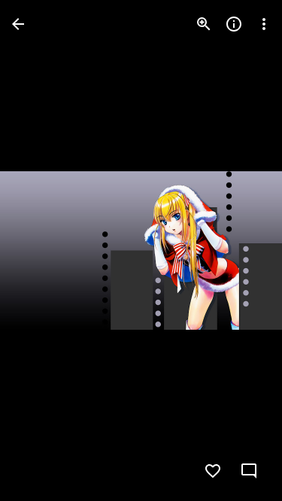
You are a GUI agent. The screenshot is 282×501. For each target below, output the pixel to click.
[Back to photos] (18, 24)
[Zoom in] (204, 24)
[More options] (264, 24)
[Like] (213, 471)
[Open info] (234, 24)
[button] (42, 251)
